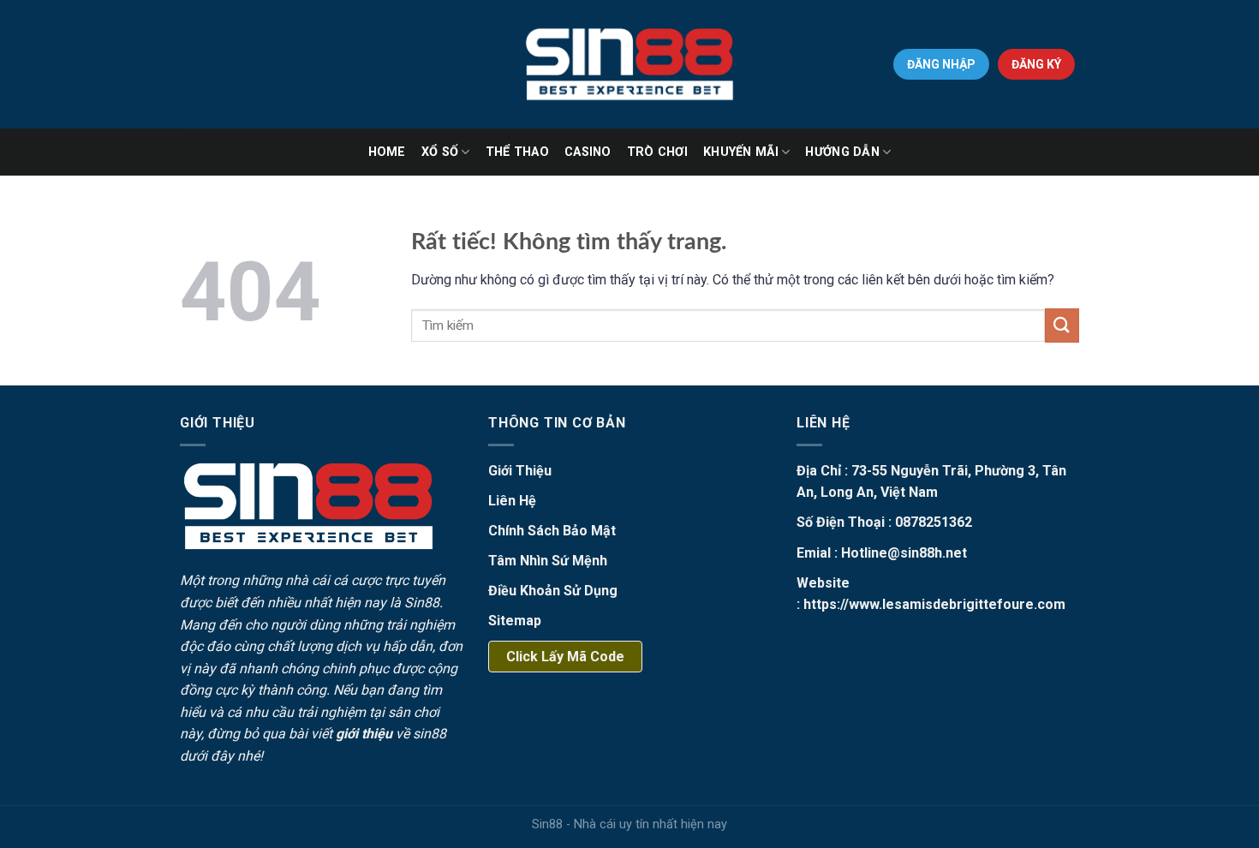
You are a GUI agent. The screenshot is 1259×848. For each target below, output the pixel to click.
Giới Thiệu (520, 471)
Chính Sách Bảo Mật (552, 531)
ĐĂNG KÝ (1036, 64)
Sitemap (514, 620)
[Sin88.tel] (629, 64)
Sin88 (421, 602)
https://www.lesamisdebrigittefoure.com (934, 604)
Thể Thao (517, 152)
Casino (588, 152)
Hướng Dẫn (842, 152)
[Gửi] (1062, 325)
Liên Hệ (512, 501)
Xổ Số (439, 152)
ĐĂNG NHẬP (941, 64)
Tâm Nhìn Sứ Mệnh (547, 560)
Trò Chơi (657, 152)
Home (387, 152)
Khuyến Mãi (741, 152)
